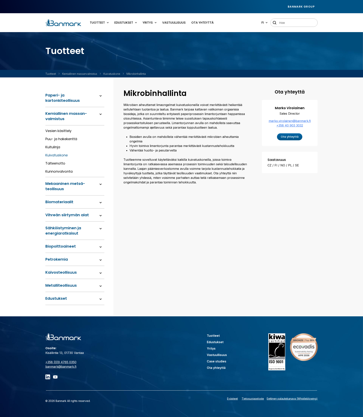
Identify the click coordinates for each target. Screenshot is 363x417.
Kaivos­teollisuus (61, 272)
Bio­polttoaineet (60, 246)
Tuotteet (50, 73)
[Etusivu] (63, 22)
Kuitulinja (52, 147)
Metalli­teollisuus (61, 285)
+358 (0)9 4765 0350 (60, 362)
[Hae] (275, 23)
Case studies (216, 361)
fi (262, 22)
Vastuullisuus (174, 22)
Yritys (211, 348)
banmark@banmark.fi (60, 366)
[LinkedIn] (47, 377)
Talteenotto (55, 163)
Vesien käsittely (58, 130)
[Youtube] (55, 377)
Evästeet (232, 398)
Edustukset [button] (123, 22)
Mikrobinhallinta (136, 73)
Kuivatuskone (111, 73)
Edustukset (56, 298)
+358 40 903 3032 (289, 125)
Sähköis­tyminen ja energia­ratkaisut (63, 230)
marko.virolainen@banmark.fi (290, 121)
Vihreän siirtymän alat (67, 215)
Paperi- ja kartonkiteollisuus (62, 98)
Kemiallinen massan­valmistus (79, 73)
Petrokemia (56, 259)
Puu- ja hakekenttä (61, 139)
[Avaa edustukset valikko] (100, 299)
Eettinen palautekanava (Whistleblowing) (292, 398)
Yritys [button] (148, 22)
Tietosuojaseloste (253, 398)
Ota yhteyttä (202, 22)
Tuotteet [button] (97, 22)
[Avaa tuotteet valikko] (100, 96)
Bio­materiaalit (59, 202)
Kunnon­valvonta (59, 171)
